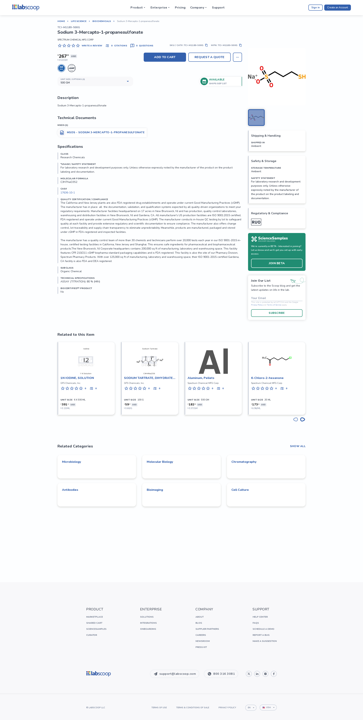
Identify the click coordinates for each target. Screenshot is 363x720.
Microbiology (71, 462)
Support (218, 7)
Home (61, 21)
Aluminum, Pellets (201, 378)
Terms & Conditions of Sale (192, 707)
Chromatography (244, 462)
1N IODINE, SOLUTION (77, 378)
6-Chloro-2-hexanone (267, 378)
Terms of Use (159, 707)
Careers (200, 635)
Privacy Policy (257, 305)
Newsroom (202, 641)
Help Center (260, 616)
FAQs (256, 622)
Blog (198, 622)
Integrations (148, 622)
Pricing (180, 7)
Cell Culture (240, 490)
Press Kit (201, 647)
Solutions (147, 616)
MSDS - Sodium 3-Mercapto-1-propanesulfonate (106, 132)
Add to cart (165, 57)
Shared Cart (94, 622)
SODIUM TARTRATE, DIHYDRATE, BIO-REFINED (149, 378)
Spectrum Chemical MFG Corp (75, 39)
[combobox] (251, 708)
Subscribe (277, 313)
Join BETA (277, 263)
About (199, 616)
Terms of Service (274, 305)
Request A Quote (210, 57)
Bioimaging (155, 490)
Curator (91, 635)
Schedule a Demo (263, 628)
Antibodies (70, 490)
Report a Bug (261, 635)
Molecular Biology (160, 462)
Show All (298, 446)
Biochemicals (101, 21)
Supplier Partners (207, 628)
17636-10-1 (67, 192)
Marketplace (94, 616)
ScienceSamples (96, 628)
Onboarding (148, 628)
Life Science (78, 21)
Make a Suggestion (265, 641)
